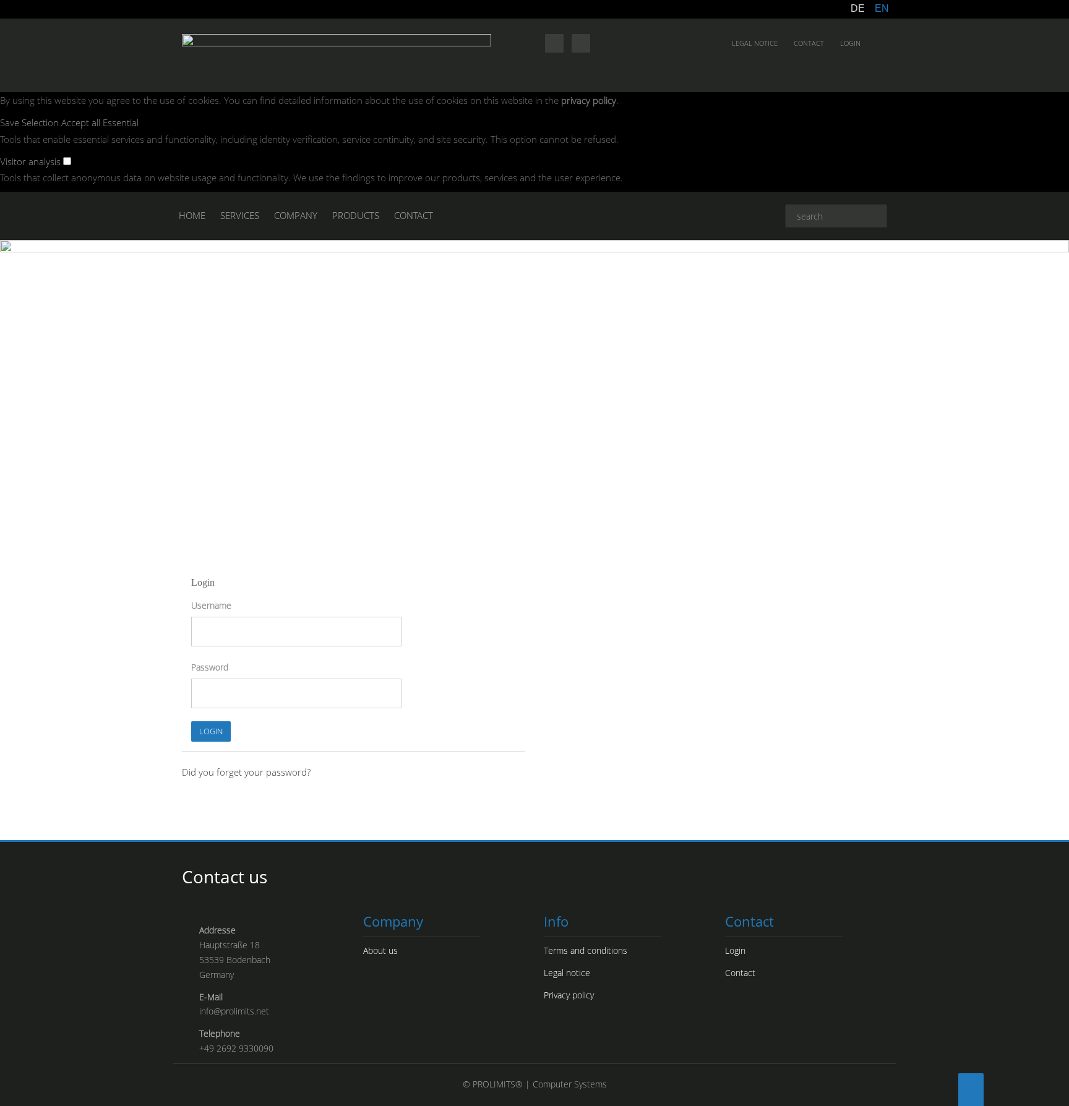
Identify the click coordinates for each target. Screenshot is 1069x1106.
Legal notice (755, 43)
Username (211, 605)
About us (380, 950)
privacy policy (588, 100)
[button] (30, 122)
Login (850, 43)
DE (858, 8)
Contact (809, 43)
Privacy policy (569, 995)
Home (192, 215)
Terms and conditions (585, 950)
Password (209, 667)
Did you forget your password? (246, 772)
